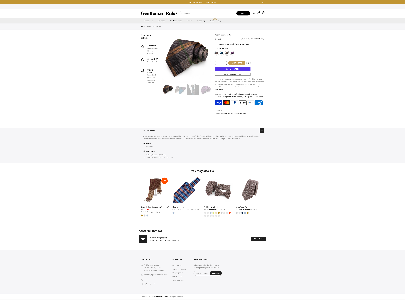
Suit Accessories (176, 21)
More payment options (232, 74)
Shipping (228, 44)
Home (143, 26)
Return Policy (177, 276)
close (262, 2)
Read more (219, 89)
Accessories (148, 21)
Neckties (226, 113)
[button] (252, 39)
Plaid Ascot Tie (178, 207)
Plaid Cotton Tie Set (211, 207)
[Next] (207, 58)
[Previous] (165, 58)
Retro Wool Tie (241, 207)
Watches (161, 21)
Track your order (178, 280)
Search (243, 13)
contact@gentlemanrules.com (155, 275)
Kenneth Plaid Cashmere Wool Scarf (155, 207)
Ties (244, 113)
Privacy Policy (177, 265)
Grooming (201, 21)
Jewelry (189, 21)
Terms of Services (179, 269)
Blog (219, 21)
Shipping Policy (177, 273)
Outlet (213, 20)
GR (222, 110)
